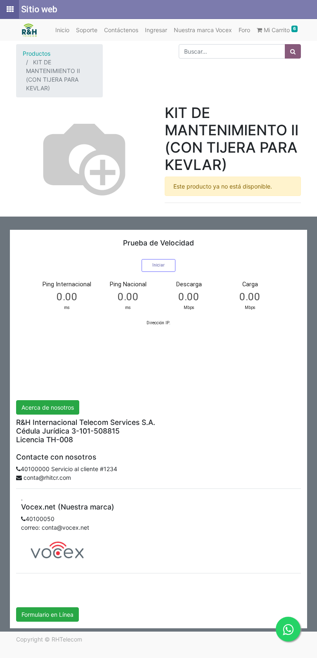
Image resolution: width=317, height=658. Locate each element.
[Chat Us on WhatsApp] (288, 629)
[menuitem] (62, 30)
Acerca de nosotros (47, 407)
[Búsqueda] (293, 51)
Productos (36, 53)
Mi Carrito (279, 29)
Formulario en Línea (47, 614)
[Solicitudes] (9, 9)
